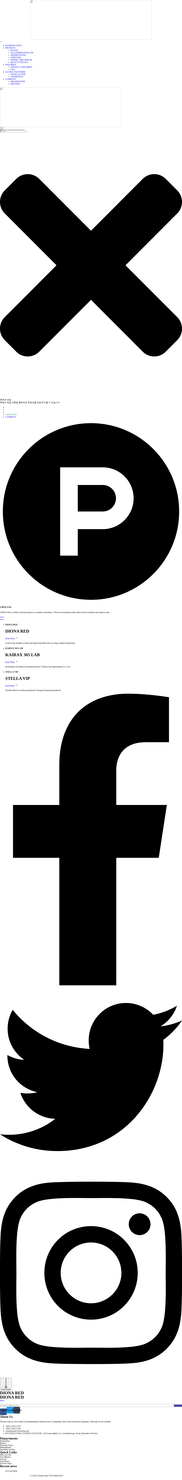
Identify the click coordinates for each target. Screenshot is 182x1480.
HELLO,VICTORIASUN (15, 1476)
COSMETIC (10, 417)
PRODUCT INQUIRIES (21, 67)
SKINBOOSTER (18, 55)
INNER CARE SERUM (21, 60)
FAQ (13, 69)
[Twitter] (91, 1167)
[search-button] (26, 131)
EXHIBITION (17, 77)
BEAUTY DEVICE (19, 62)
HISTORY (15, 84)
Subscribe (178, 1406)
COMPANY (10, 79)
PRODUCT (10, 48)
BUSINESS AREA (13, 45)
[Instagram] (91, 1376)
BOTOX (14, 50)
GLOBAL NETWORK (15, 72)
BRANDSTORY (18, 81)
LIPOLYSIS (16, 57)
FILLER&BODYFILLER (22, 53)
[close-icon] (91, 397)
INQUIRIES (10, 65)
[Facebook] (91, 984)
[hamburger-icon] (1, 41)
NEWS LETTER (18, 74)
